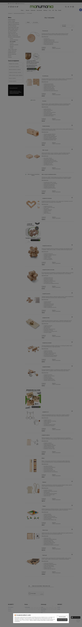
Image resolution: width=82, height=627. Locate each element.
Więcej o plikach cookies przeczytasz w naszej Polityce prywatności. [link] (34, 621)
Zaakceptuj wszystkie (62, 619)
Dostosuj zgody (62, 616)
